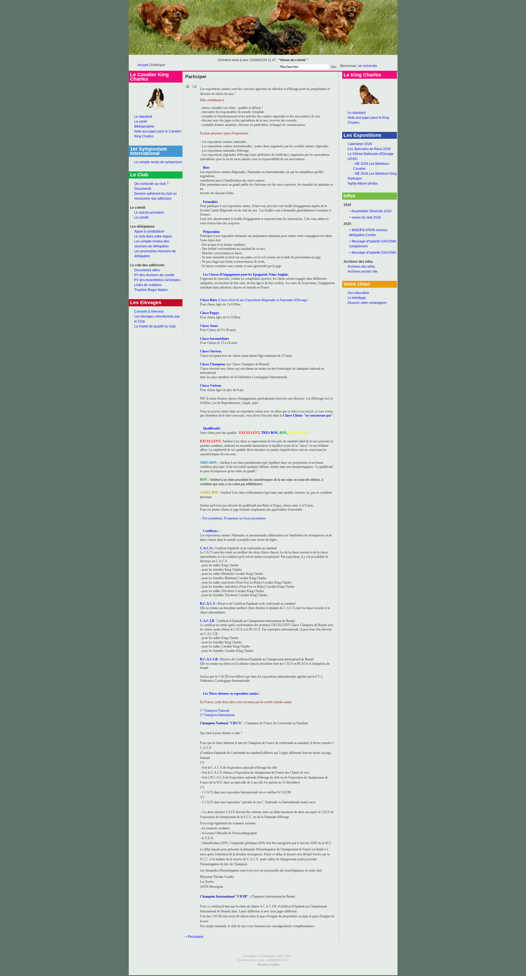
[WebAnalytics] (263, 974)
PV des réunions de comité (154, 275)
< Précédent (194, 937)
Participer (355, 178)
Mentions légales (269, 964)
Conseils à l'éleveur (149, 311)
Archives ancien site (363, 271)
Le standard (143, 116)
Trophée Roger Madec (151, 290)
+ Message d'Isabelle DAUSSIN (372, 252)
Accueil (143, 65)
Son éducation (358, 293)
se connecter (367, 66)
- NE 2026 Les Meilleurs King (375, 174)
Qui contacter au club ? (151, 184)
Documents (142, 189)
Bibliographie (144, 126)
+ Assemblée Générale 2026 (370, 211)
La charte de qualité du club (155, 326)
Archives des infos (361, 266)
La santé (140, 121)
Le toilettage (357, 298)
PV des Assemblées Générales (157, 280)
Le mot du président (149, 212)
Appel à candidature (149, 231)
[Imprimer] (187, 87)
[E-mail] (194, 87)
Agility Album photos (363, 183)
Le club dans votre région (153, 236)
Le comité (141, 217)
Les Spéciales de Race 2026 (369, 149)
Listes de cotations (148, 285)
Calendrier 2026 (360, 144)
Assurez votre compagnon (367, 303)
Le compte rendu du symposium (158, 162)
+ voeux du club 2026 (365, 217)
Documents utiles (147, 270)
